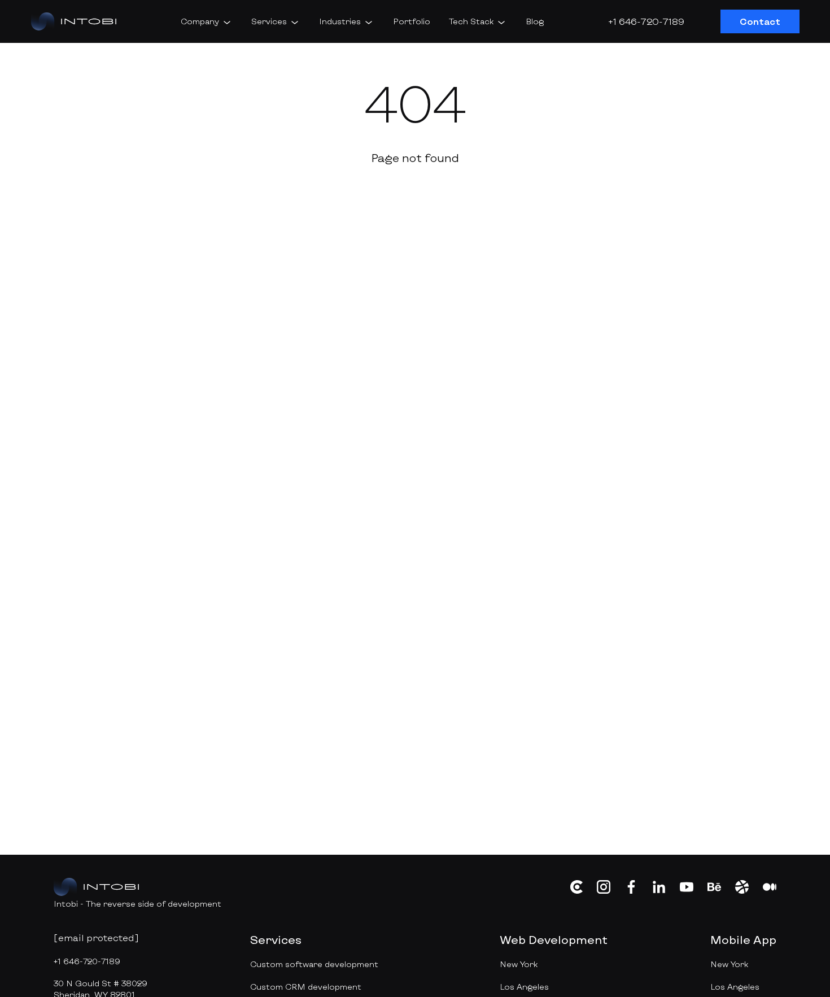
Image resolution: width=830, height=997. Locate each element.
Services (269, 21)
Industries (340, 21)
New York (519, 964)
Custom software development (314, 964)
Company (200, 21)
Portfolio (411, 21)
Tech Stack (471, 21)
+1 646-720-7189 (646, 21)
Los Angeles (524, 986)
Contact (760, 21)
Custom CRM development (305, 986)
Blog (535, 21)
